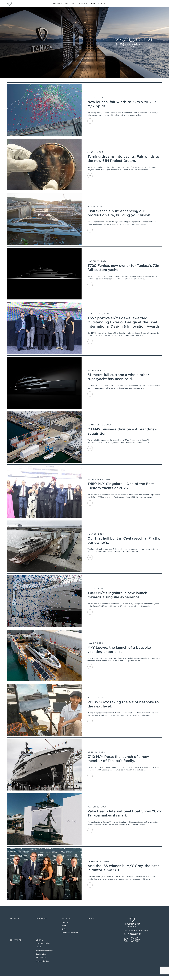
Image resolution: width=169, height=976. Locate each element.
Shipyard (70, 3)
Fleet (64, 926)
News (92, 3)
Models (65, 922)
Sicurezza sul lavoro (44, 950)
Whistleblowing (42, 961)
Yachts (82, 3)
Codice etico (41, 954)
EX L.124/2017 (42, 958)
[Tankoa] (9, 3)
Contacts (103, 3)
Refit (64, 929)
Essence (57, 3)
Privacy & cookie (43, 943)
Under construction (70, 933)
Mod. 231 (39, 947)
